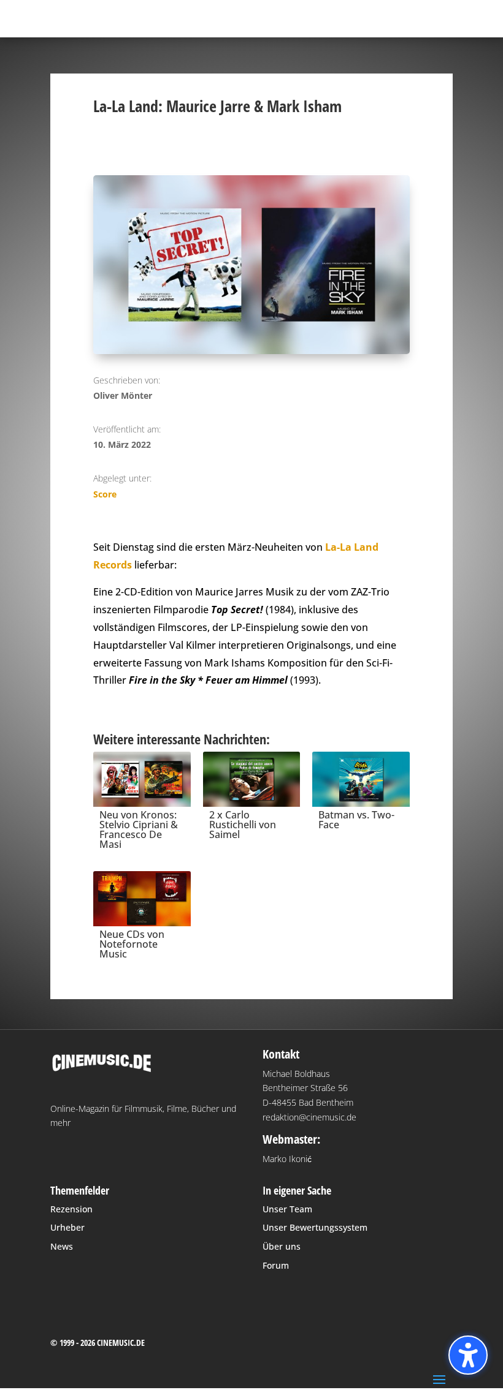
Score (105, 494)
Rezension (71, 1209)
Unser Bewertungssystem (315, 1227)
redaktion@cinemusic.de (309, 1117)
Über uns (282, 1246)
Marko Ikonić (287, 1159)
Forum (276, 1265)
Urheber (67, 1227)
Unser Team (287, 1209)
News (61, 1246)
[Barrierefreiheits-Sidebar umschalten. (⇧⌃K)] (468, 1355)
